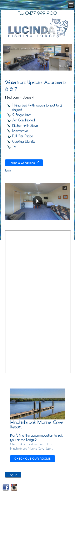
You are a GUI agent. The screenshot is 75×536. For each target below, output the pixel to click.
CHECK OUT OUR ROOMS (32, 458)
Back (8, 171)
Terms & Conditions (22, 162)
